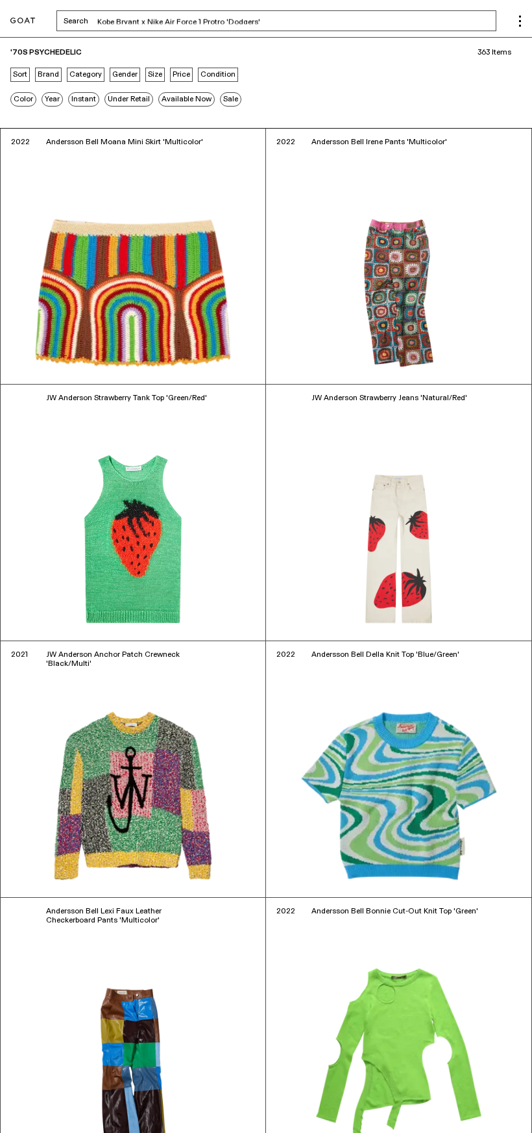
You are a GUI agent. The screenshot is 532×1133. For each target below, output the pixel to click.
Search (177, 22)
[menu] (520, 21)
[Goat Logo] (22, 21)
